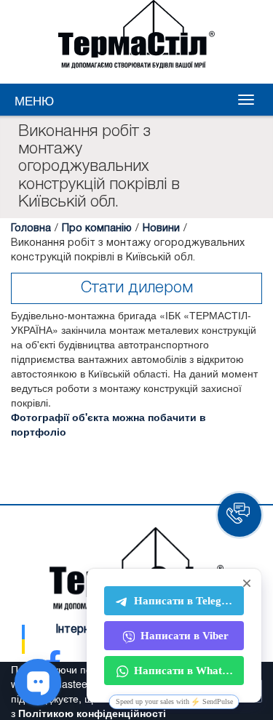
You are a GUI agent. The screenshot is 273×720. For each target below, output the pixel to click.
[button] (239, 515)
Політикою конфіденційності (92, 712)
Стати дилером (137, 288)
